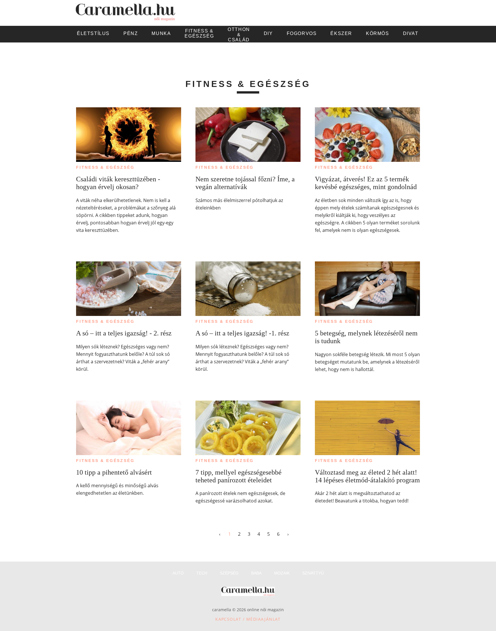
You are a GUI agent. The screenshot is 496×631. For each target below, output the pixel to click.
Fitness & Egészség (105, 167)
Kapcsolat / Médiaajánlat (248, 619)
